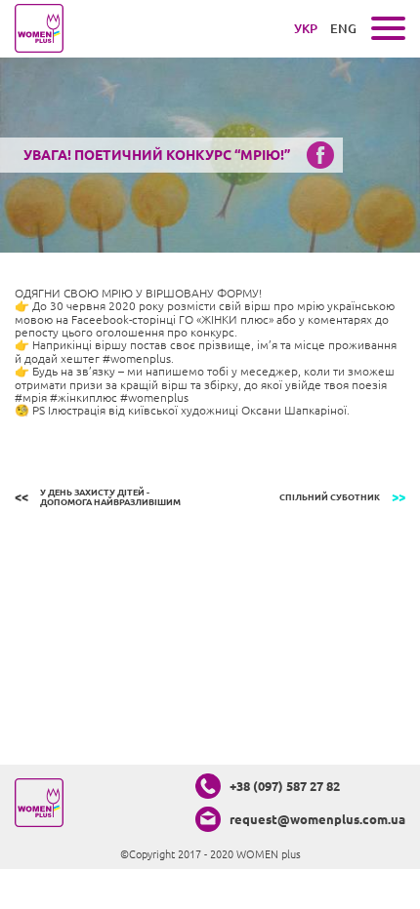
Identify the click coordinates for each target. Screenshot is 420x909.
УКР (305, 28)
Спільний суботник (329, 497)
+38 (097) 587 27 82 (285, 786)
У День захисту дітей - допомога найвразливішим (110, 497)
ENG (343, 28)
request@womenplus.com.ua (317, 819)
